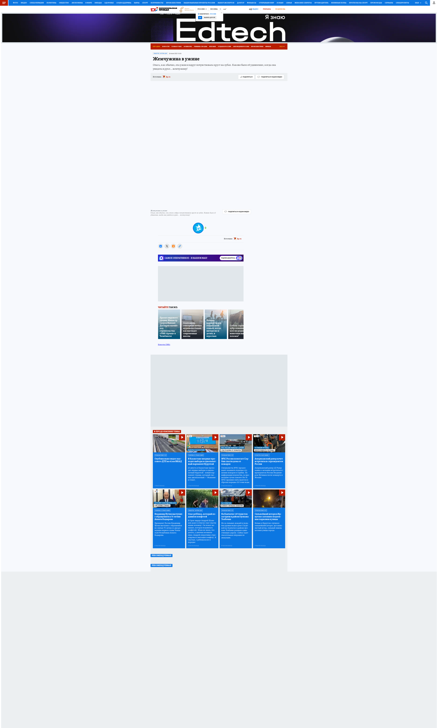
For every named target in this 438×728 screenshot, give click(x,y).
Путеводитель (321, 3)
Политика (51, 3)
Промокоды (376, 3)
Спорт (145, 3)
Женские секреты (303, 3)
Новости (165, 46)
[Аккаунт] (434, 3)
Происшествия (173, 3)
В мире (88, 3)
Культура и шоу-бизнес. (262, 455)
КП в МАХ (212, 46)
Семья (289, 3)
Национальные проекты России (199, 3)
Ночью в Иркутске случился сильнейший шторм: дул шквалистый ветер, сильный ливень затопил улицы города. (269, 526)
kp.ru (168, 77)
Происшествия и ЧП (160, 455)
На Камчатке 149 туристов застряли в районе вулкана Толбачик (235, 517)
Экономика (77, 3)
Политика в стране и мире (196, 455)
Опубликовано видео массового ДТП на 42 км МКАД (168, 460)
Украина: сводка (200, 46)
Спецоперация (37, 3)
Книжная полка (338, 3)
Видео (24, 3)
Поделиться (248, 77)
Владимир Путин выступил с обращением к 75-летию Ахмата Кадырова (168, 517)
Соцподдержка (123, 3)
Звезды (98, 3)
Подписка (280, 9)
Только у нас (176, 46)
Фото (15, 3)
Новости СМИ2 (164, 344)
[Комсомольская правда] (164, 9)
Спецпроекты (402, 3)
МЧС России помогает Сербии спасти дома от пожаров (235, 461)
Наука (136, 3)
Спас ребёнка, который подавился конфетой (202, 515)
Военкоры (188, 46)
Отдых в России (224, 46)
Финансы (251, 3)
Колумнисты (157, 3)
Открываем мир (266, 3)
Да (200, 17)
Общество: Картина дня (160, 53)
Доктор (240, 3)
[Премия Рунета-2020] (185, 9)
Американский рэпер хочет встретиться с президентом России (269, 461)
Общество (64, 3)
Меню (4, 3)
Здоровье (109, 3)
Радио (255, 9)
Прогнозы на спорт (358, 3)
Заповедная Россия (241, 46)
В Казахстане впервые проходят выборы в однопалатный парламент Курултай (202, 461)
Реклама (267, 9)
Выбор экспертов (226, 3)
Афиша (268, 46)
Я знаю (280, 3)
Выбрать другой (209, 17)
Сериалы (389, 3)
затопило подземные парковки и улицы (268, 517)
